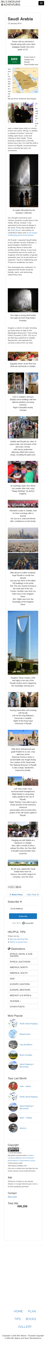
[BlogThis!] (11, 887)
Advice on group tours (18, 942)
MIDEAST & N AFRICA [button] (20, 995)
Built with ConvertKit (33, 922)
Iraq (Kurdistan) (26, 1044)
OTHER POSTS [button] (17, 1006)
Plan (32, 1311)
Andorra (23, 1128)
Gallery (25, 1326)
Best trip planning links (19, 939)
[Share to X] (14, 887)
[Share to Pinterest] (20, 887)
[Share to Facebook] (17, 887)
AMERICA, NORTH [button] (19, 967)
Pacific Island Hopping (29, 1023)
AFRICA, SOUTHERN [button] (20, 961)
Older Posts (32, 894)
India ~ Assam (25, 1086)
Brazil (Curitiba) (26, 1055)
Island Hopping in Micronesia (27, 1065)
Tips (17, 1319)
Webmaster (12, 1197)
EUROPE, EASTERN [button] (20, 984)
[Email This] (9, 887)
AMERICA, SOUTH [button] (19, 972)
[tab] (23, 955)
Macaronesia (25, 1034)
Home (18, 1311)
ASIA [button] (12, 978)
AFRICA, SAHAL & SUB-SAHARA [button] (21, 955)
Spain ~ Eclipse (26, 1117)
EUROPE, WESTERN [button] (20, 989)
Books (31, 1319)
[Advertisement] (20, 1226)
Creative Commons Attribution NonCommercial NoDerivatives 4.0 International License (21, 1158)
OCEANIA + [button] (15, 1001)
